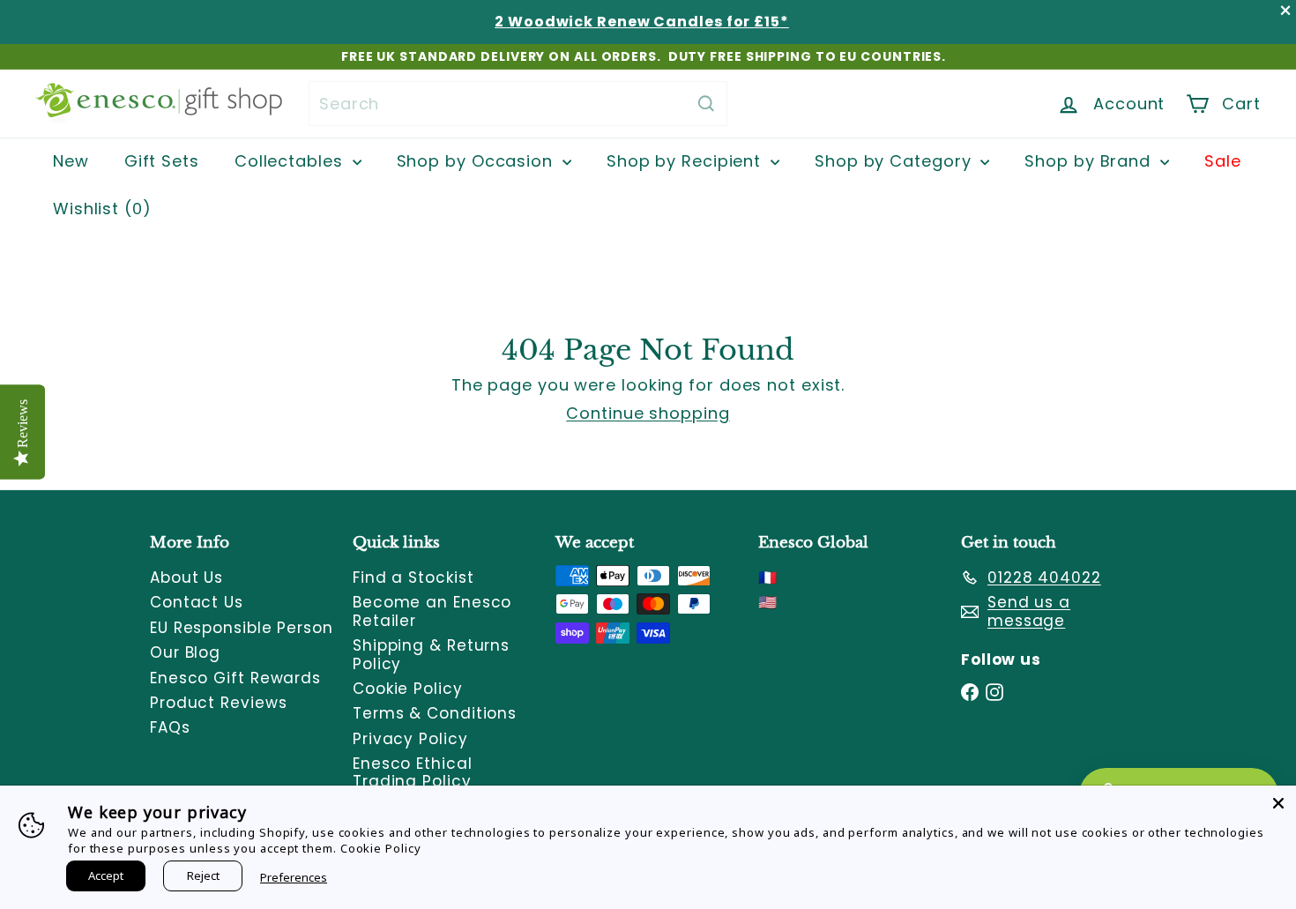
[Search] (706, 103)
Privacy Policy (410, 738)
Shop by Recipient (686, 161)
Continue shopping (647, 413)
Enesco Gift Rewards (235, 678)
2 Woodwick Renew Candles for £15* (642, 21)
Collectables (291, 161)
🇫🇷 (768, 577)
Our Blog (185, 652)
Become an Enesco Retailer (432, 611)
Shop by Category (895, 161)
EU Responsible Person (241, 627)
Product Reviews (218, 702)
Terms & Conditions (435, 713)
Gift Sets (161, 161)
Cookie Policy (408, 688)
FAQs (170, 727)
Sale (1222, 161)
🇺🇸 (768, 602)
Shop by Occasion (477, 161)
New (71, 161)
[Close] (1278, 803)
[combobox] (518, 103)
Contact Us (196, 602)
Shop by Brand (1090, 161)
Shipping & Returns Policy (431, 654)
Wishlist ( (98, 208)
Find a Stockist (413, 577)
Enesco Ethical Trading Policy (413, 772)
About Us (186, 577)
